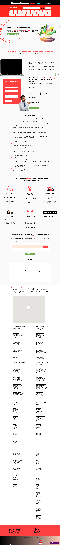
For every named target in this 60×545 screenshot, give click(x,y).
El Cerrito (14, 418)
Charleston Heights (16, 480)
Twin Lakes (15, 489)
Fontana (14, 419)
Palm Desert (15, 433)
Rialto (14, 439)
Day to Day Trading (14, 539)
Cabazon (14, 410)
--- (10, 544)
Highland (14, 421)
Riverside (14, 440)
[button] (29, 15)
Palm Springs (15, 434)
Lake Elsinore (15, 426)
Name (12, 2)
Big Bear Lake (15, 409)
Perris (14, 435)
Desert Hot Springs (16, 416)
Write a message (7, 93)
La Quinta (14, 424)
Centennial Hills (15, 479)
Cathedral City (15, 412)
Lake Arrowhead (15, 425)
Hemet (14, 420)
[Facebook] (41, 8)
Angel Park (14, 477)
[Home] (21, 8)
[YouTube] (44, 8)
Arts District (15, 478)
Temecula (14, 442)
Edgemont (14, 417)
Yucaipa (14, 445)
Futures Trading (22, 539)
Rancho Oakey (15, 487)
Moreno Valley (15, 429)
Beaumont (14, 408)
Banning (14, 406)
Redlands (14, 437)
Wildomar (14, 444)
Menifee (14, 428)
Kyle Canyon (15, 484)
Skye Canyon (15, 488)
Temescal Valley (15, 443)
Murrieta (14, 431)
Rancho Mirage (15, 436)
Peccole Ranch (15, 486)
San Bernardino (15, 441)
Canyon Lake (15, 411)
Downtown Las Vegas (16, 481)
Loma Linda (15, 427)
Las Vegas (14, 485)
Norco (14, 432)
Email (21, 2)
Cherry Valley (15, 413)
